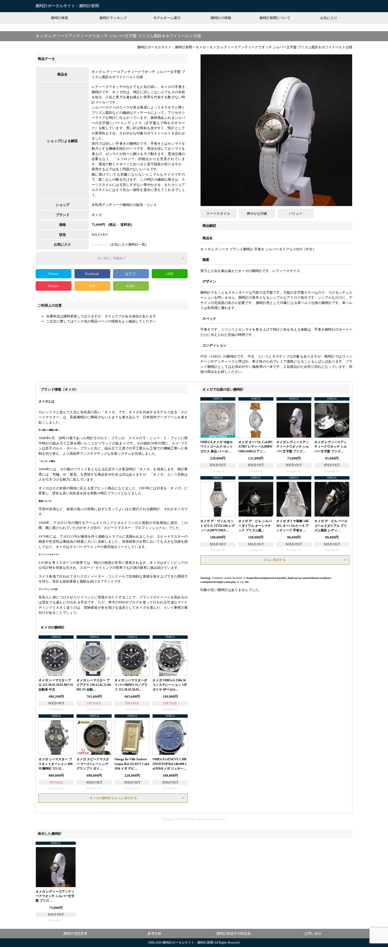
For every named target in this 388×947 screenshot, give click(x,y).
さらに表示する (275, 559)
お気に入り (328, 18)
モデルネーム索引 (167, 18)
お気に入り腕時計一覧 (128, 244)
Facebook (92, 274)
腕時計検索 (59, 18)
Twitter (53, 274)
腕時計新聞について (274, 18)
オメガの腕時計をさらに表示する (113, 798)
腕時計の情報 (221, 18)
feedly (131, 286)
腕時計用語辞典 (75, 933)
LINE (170, 274)
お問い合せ (312, 933)
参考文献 (154, 933)
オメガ (97, 215)
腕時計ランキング (113, 18)
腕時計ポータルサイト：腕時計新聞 (67, 6)
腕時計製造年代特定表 (233, 933)
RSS (92, 286)
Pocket (53, 286)
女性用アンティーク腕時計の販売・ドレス (124, 205)
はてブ (130, 274)
